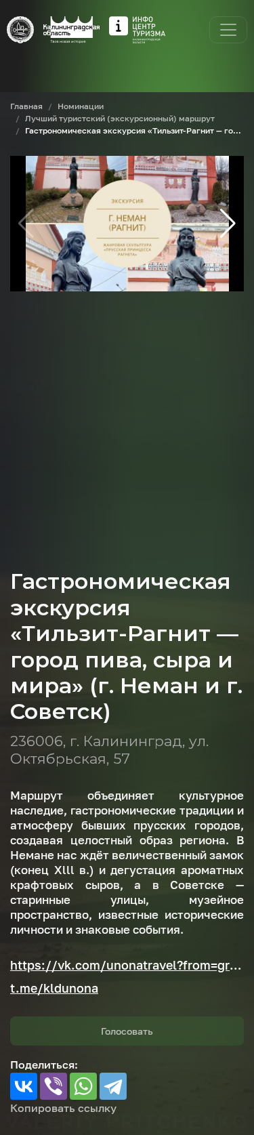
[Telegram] (113, 1086)
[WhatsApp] (83, 1086)
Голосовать (127, 1031)
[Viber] (53, 1086)
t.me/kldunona (54, 988)
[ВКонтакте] (23, 1086)
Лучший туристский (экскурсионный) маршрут (120, 118)
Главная (26, 106)
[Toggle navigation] (228, 29)
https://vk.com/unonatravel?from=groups (127, 964)
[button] (228, 224)
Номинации (81, 106)
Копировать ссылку (63, 1108)
